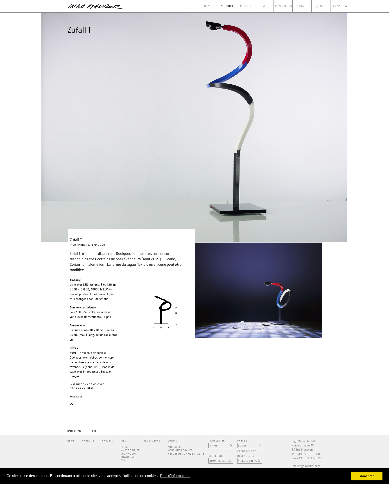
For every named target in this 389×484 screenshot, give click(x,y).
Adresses (174, 447)
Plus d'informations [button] (175, 476)
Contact (302, 6)
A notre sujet (129, 450)
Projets (245, 6)
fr (334, 6)
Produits (226, 6)
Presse (125, 447)
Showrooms (128, 453)
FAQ (122, 460)
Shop (322, 6)
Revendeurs (283, 6)
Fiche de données (82, 387)
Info (265, 6)
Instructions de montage (87, 384)
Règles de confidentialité (186, 453)
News (207, 6)
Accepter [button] (367, 476)
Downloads (128, 457)
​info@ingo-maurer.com (306, 466)
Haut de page (74, 431)
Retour (93, 431)
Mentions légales (180, 450)
